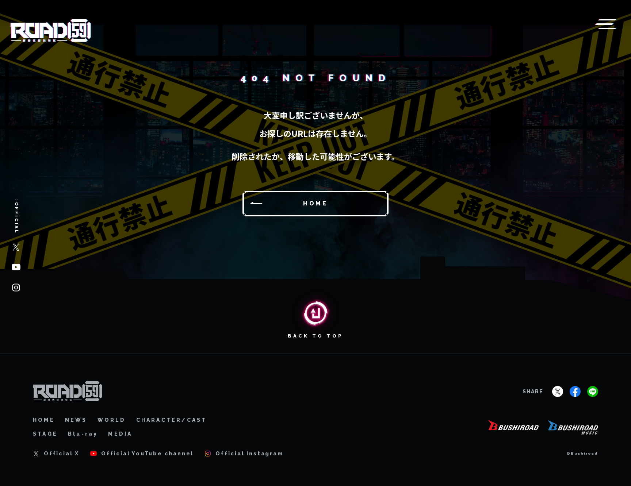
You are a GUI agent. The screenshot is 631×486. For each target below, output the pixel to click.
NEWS (76, 420)
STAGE (45, 434)
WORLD (111, 420)
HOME (44, 420)
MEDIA (120, 434)
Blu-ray (83, 434)
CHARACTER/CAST (171, 420)
